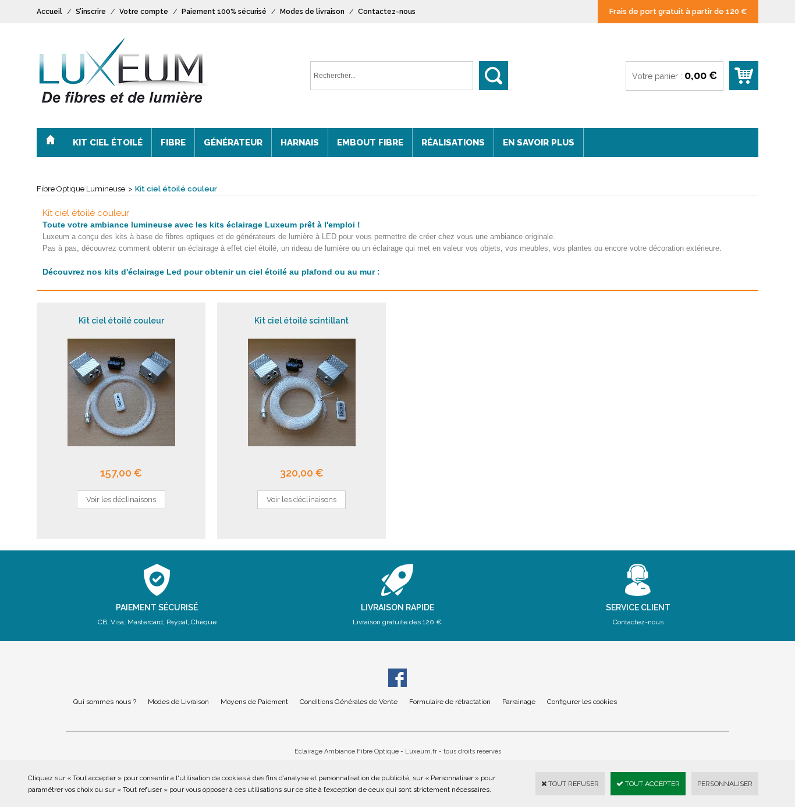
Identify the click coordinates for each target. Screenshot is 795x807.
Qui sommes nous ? (104, 702)
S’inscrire (91, 12)
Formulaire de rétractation (450, 702)
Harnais (300, 142)
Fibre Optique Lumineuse (81, 188)
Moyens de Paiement (254, 702)
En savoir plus (538, 142)
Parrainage (518, 702)
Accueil (49, 12)
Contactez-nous (387, 12)
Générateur (233, 142)
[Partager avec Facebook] (397, 680)
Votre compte (143, 12)
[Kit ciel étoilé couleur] (121, 456)
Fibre (173, 142)
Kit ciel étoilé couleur (176, 188)
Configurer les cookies (582, 702)
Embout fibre (370, 142)
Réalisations (453, 142)
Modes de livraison (312, 12)
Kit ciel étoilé (108, 142)
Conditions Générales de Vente (349, 702)
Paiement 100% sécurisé (224, 12)
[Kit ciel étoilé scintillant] (301, 456)
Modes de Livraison (178, 702)
